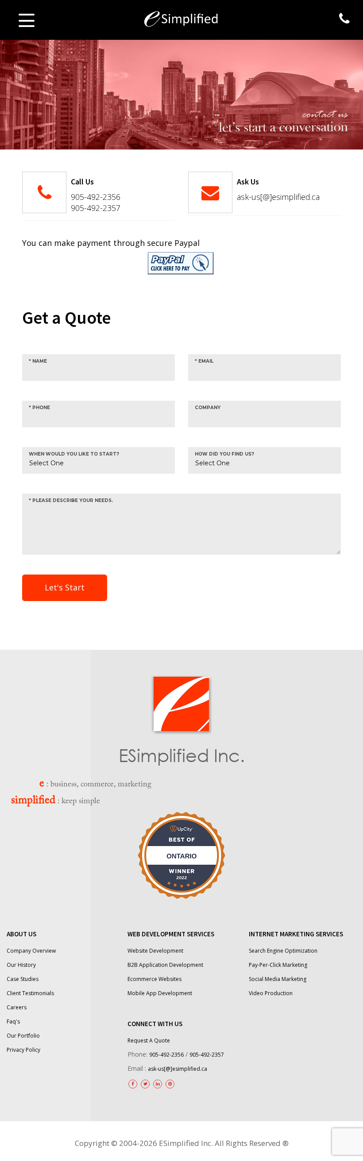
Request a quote (148, 1040)
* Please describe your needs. (71, 500)
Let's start (65, 587)
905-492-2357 (95, 208)
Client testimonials (30, 993)
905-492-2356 (95, 197)
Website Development (155, 950)
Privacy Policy (23, 1050)
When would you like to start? (74, 454)
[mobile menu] (26, 20)
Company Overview (31, 950)
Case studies (23, 979)
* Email (204, 361)
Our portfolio (23, 1035)
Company (207, 407)
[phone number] (344, 19)
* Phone (39, 407)
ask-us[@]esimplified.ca (278, 197)
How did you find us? (224, 454)
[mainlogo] (182, 17)
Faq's (13, 1021)
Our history (21, 965)
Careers (17, 1007)
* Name (38, 361)
